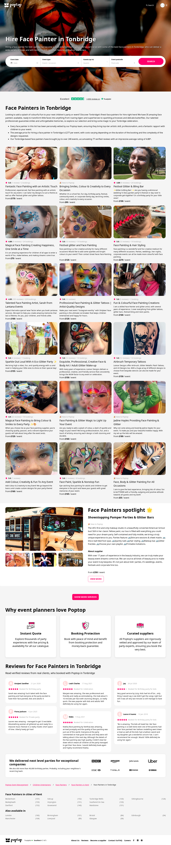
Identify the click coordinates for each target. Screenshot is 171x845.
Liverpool (51, 818)
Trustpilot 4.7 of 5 (35, 840)
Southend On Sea (97, 802)
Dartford (9, 805)
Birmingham (52, 815)
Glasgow (93, 818)
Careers (127, 840)
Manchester (10, 818)
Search (151, 5)
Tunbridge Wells (96, 799)
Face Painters (61, 785)
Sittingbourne (137, 799)
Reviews (84, 840)
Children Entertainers (42, 785)
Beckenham (10, 799)
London (8, 815)
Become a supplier (98, 840)
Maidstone (94, 805)
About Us (75, 840)
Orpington (51, 802)
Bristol (92, 815)
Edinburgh (136, 815)
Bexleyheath (10, 802)
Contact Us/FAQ (115, 840)
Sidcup (50, 799)
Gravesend (51, 805)
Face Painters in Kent (80, 785)
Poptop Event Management (16, 785)
